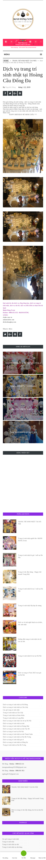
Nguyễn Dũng (10, 87)
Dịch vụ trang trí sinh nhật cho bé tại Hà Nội (17, 721)
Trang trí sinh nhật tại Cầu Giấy (13, 713)
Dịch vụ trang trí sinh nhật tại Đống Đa (15, 742)
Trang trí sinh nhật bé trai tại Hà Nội (29, 656)
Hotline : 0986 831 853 (16, 770)
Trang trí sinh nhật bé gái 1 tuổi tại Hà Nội (30, 556)
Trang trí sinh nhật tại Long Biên (13, 718)
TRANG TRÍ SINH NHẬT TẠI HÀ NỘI (29, 523)
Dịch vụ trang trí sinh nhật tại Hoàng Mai (16, 726)
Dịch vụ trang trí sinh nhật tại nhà (13, 723)
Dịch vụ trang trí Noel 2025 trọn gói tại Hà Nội (29, 674)
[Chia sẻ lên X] (10, 93)
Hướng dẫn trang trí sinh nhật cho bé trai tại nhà (29, 640)
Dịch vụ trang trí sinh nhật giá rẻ (13, 739)
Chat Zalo (14, 858)
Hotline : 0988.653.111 (16, 764)
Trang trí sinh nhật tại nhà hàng (12, 847)
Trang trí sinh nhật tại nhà (24, 61)
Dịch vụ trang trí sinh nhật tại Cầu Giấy (15, 707)
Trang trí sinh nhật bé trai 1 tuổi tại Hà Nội (30, 590)
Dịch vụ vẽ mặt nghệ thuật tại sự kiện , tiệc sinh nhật (30, 623)
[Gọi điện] (24, 854)
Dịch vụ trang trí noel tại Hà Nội (13, 731)
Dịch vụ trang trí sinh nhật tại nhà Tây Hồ (16, 729)
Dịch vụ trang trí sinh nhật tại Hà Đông (15, 704)
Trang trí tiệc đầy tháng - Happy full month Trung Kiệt (29, 573)
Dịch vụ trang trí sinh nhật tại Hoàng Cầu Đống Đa (23, 74)
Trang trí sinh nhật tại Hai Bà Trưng (14, 745)
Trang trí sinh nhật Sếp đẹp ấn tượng (29, 605)
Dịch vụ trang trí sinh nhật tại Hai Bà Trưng (17, 737)
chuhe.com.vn (7, 317)
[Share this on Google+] (15, 93)
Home (6, 61)
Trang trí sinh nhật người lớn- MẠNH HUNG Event (30, 540)
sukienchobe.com (8, 320)
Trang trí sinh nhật (8, 842)
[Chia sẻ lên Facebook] (5, 93)
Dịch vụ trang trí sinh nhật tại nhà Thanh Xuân (18, 734)
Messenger (32, 858)
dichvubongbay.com (9, 322)
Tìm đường (5, 858)
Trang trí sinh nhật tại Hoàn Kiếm (13, 715)
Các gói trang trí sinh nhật (11, 710)
